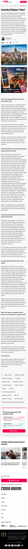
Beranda (2, 5)
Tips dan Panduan (13, 5)
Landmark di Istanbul (18, 381)
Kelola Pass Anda (15, 480)
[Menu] (1, 2)
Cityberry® (24, 532)
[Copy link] (16, 43)
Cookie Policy (23, 538)
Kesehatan (17, 378)
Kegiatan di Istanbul (7, 398)
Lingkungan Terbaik (19, 375)
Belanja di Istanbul (6, 395)
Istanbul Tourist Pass (7, 385)
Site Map (23, 539)
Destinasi (11, 388)
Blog (7, 5)
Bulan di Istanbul (19, 385)
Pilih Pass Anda (13, 431)
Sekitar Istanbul (8, 375)
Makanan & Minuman (7, 378)
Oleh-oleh (16, 395)
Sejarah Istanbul (6, 381)
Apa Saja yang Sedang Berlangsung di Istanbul (13, 402)
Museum (4, 388)
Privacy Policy (15, 536)
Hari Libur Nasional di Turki (8, 392)
